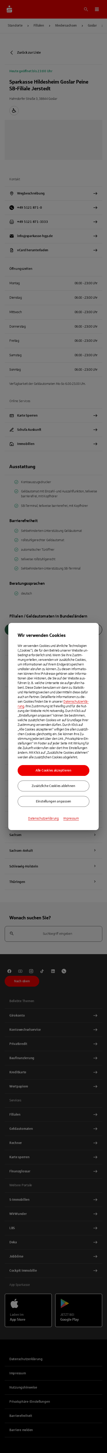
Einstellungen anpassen (53, 801)
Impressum (71, 818)
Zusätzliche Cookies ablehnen (53, 786)
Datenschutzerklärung (43, 818)
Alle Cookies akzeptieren (53, 770)
